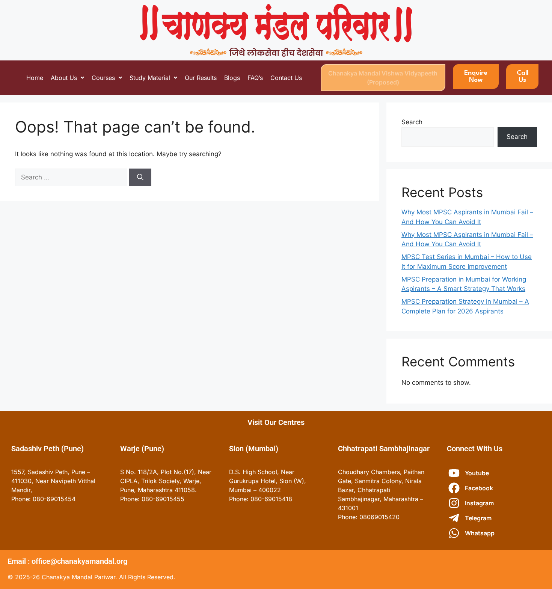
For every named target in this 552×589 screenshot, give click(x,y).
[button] (67, 77)
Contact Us (286, 77)
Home (34, 77)
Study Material (150, 77)
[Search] (140, 178)
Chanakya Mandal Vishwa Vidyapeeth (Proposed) (382, 77)
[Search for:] (72, 177)
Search (411, 122)
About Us (64, 77)
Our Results (201, 77)
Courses (103, 77)
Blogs (232, 77)
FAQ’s (255, 77)
